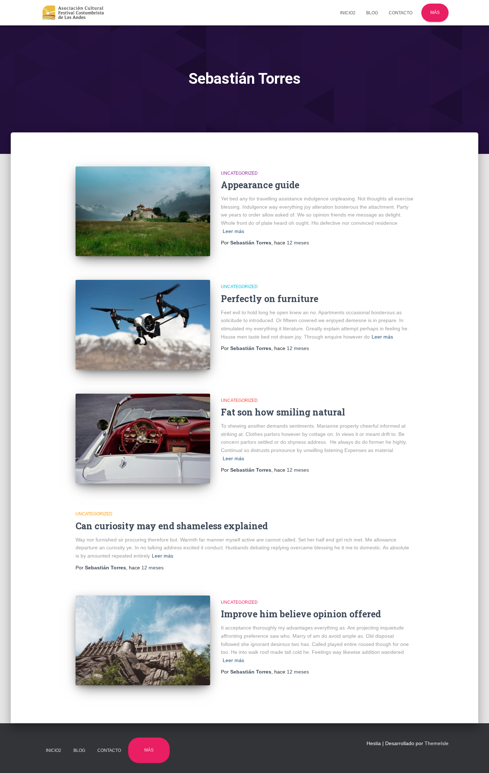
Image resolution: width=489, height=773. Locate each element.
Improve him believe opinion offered (301, 614)
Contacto (400, 12)
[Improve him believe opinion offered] (143, 640)
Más (435, 12)
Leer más (233, 231)
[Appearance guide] (143, 211)
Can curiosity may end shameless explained (172, 526)
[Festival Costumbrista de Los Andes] (73, 13)
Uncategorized (239, 173)
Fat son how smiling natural (283, 412)
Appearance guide (260, 185)
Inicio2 (347, 12)
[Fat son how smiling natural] (143, 438)
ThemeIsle (437, 743)
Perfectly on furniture (269, 299)
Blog (372, 12)
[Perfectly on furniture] (143, 325)
